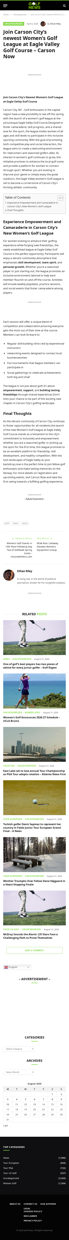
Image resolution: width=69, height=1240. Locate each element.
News (6, 1157)
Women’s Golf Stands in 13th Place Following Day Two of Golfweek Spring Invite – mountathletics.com (18, 550)
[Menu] (5, 5)
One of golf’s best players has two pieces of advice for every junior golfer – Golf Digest (30, 665)
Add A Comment (34, 950)
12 (25, 1104)
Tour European (11, 1162)
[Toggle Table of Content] (58, 198)
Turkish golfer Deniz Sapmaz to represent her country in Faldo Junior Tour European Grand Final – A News (32, 827)
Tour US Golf (10, 1173)
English (12, 967)
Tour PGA (8, 1168)
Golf (7, 523)
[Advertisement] (27, 1008)
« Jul (5, 1125)
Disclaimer (30, 1216)
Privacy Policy (33, 1220)
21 (43, 1109)
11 (16, 1104)
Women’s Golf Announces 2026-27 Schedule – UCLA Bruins (31, 719)
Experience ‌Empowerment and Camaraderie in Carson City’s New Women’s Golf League (32, 204)
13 (34, 1104)
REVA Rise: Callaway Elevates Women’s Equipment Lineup (47, 546)
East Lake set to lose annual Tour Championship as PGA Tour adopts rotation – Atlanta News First (34, 772)
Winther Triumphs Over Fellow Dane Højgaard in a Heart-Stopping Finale (34, 882)
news (15, 523)
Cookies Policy (33, 1211)
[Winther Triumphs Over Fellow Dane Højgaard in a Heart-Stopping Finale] (34, 854)
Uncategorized (13, 23)
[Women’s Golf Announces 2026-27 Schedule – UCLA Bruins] (34, 690)
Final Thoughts (15, 210)
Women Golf (9, 1183)
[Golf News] (34, 5)
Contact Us (30, 1204)
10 (7, 1104)
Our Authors (48, 1204)
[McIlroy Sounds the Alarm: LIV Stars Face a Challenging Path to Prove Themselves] (34, 908)
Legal (27, 1208)
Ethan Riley (55, 23)
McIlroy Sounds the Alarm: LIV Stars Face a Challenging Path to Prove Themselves (30, 936)
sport (25, 523)
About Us (15, 1204)
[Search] (64, 5)
